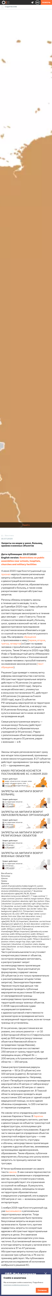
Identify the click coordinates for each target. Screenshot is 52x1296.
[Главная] (2, 535)
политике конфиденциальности (16, 1285)
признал (5, 574)
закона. (13, 1172)
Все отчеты (9, 535)
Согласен (42, 1290)
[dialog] (26, 1284)
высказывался (13, 1211)
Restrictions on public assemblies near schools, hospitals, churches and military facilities (22, 561)
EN (37, 2)
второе (41, 640)
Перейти (26, 525)
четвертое (15, 643)
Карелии (38, 1116)
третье (5, 643)
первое (32, 640)
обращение (30, 636)
